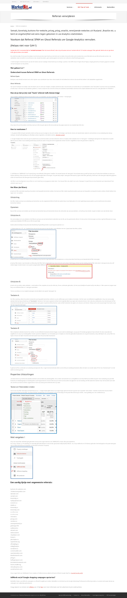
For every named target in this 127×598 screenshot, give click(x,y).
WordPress (42, 595)
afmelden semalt (60, 135)
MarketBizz (46, 1)
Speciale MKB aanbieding (65, 595)
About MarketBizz (85, 595)
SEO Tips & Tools (24, 1)
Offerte (31, 587)
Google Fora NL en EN (77, 573)
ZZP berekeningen (111, 595)
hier (42, 587)
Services (14, 1)
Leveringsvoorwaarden (98, 595)
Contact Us (76, 595)
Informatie (36, 1)
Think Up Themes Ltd (24, 595)
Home (12, 26)
